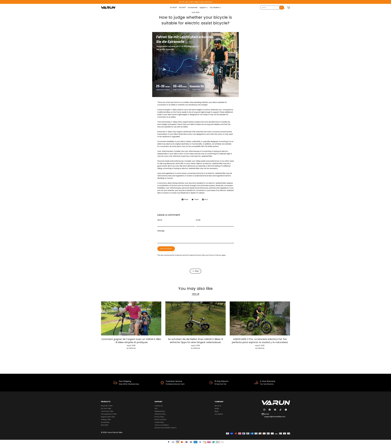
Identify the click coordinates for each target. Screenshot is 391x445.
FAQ (156, 408)
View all (195, 293)
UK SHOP (182, 7)
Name (159, 220)
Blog (196, 271)
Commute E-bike (107, 411)
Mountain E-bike (107, 406)
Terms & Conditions (162, 425)
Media (217, 408)
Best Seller (104, 425)
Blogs (216, 411)
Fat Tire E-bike (106, 408)
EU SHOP (173, 7)
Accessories (193, 7)
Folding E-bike (106, 419)
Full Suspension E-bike (108, 414)
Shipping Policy (160, 411)
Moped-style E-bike (108, 417)
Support (203, 7)
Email (198, 220)
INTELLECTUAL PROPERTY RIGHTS (166, 428)
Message (160, 231)
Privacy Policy (201, 255)
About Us (218, 406)
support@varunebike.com (274, 416)
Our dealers (219, 414)
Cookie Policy (159, 422)
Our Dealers (215, 7)
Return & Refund (160, 419)
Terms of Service (215, 255)
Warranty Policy (160, 414)
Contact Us (159, 406)
